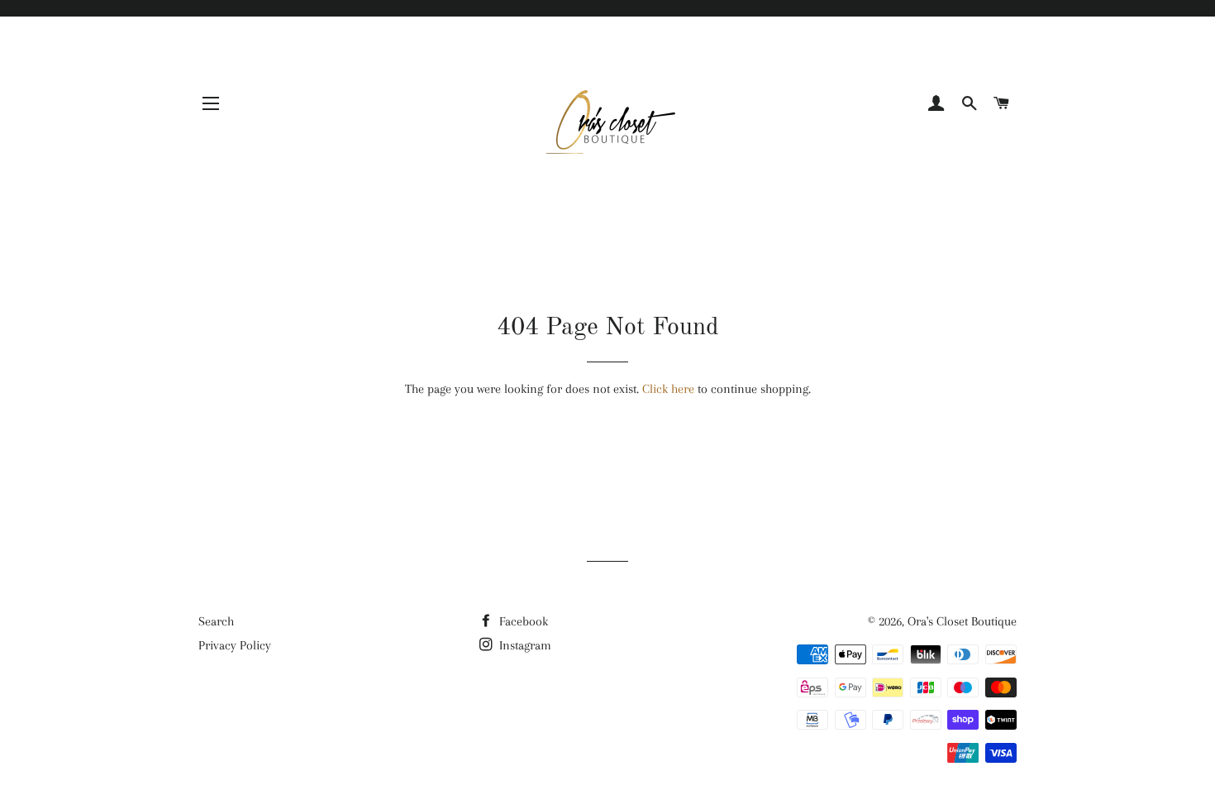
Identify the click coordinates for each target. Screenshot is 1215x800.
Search (216, 621)
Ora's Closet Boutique (962, 621)
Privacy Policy (234, 645)
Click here (668, 388)
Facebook (522, 621)
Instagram (523, 645)
